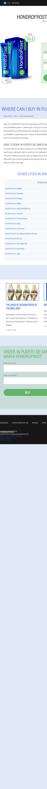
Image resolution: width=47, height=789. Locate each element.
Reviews (35, 423)
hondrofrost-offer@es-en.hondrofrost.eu (14, 434)
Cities (44, 423)
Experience (4, 423)
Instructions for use (20, 423)
